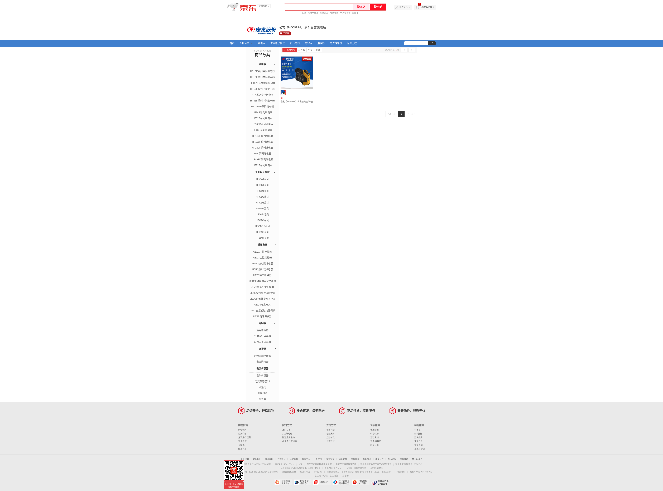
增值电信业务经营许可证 (421, 472)
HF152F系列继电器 (262, 147)
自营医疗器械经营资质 (346, 464)
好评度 (302, 50)
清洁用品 (324, 13)
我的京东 (403, 7)
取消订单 (374, 445)
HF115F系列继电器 (262, 136)
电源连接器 (262, 361)
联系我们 (257, 459)
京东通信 (418, 445)
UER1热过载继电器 (262, 263)
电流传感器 (336, 43)
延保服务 (418, 437)
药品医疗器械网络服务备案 (319, 464)
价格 (310, 50)
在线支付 (330, 434)
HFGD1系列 (262, 190)
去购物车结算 (426, 7)
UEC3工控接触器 (262, 257)
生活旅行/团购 (244, 437)
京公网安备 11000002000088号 (256, 464)
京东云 (345, 476)
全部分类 (244, 43)
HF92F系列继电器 (262, 165)
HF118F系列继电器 (262, 141)
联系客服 (242, 449)
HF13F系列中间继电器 (262, 77)
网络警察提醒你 (302, 482)
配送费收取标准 (289, 441)
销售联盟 (343, 459)
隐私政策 (392, 459)
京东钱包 (334, 476)
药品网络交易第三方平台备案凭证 (375, 464)
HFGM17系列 (262, 226)
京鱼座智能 (419, 449)
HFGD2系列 (262, 208)
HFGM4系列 (262, 214)
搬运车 (355, 13)
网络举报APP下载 (360, 482)
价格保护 (374, 434)
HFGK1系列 (262, 185)
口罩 (304, 13)
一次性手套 (345, 13)
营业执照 (401, 472)
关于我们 (245, 459)
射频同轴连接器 (262, 355)
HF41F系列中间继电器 (262, 100)
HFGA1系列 (262, 179)
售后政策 (374, 430)
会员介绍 (242, 434)
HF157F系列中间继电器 (262, 83)
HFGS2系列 (262, 232)
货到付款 (330, 430)
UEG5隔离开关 (262, 304)
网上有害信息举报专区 (341, 482)
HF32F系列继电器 (262, 118)
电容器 (308, 43)
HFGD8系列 (262, 202)
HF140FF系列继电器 (262, 106)
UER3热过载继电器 (262, 269)
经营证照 (318, 472)
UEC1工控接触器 (262, 251)
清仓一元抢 (313, 13)
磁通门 (262, 387)
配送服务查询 (288, 437)
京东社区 (355, 459)
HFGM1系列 (262, 238)
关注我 (286, 33)
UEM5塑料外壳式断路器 (262, 292)
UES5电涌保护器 (262, 316)
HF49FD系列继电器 (262, 159)
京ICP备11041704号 (284, 464)
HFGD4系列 (262, 220)
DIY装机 (418, 434)
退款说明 (374, 437)
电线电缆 (334, 13)
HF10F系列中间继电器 (262, 71)
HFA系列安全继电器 (262, 94)
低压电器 (295, 43)
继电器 (261, 43)
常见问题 (242, 441)
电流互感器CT (262, 381)
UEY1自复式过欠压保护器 (262, 311)
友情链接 (330, 459)
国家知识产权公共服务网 (380, 482)
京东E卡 (418, 441)
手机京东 (318, 459)
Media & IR (417, 459)
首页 (232, 43)
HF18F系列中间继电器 (262, 88)
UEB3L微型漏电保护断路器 (262, 281)
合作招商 (281, 459)
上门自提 (286, 430)
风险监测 (367, 459)
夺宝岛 (417, 430)
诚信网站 (322, 482)
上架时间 (291, 50)
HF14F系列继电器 (262, 112)
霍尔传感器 (262, 375)
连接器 (321, 43)
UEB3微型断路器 (262, 275)
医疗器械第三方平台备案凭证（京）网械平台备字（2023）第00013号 (359, 472)
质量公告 (379, 459)
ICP (300, 464)
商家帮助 (294, 459)
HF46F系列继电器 (262, 130)
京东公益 (404, 459)
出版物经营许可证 (333, 468)
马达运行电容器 (262, 336)
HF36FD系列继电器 (262, 124)
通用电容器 (262, 330)
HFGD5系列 (262, 196)
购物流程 (242, 430)
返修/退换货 (375, 441)
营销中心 (306, 459)
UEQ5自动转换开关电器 (262, 298)
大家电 (241, 445)
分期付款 (330, 437)
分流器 (262, 399)
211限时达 (287, 434)
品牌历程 (352, 43)
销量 (318, 50)
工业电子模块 (277, 43)
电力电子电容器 (262, 342)
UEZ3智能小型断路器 (262, 287)
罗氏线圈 (262, 393)
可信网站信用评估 (283, 482)
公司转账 (330, 441)
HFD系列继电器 (262, 153)
